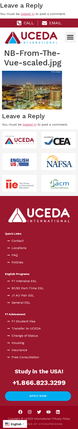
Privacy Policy (61, 418)
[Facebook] (20, 412)
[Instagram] (29, 412)
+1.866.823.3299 (39, 383)
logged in (28, 14)
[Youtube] (48, 412)
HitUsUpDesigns (51, 424)
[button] (70, 37)
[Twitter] (39, 412)
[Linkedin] (58, 412)
